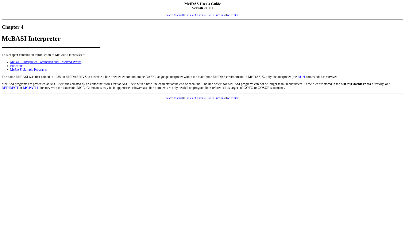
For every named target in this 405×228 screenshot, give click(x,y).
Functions (16, 66)
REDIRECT (10, 88)
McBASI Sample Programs (28, 69)
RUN (301, 77)
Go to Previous (216, 14)
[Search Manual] (174, 14)
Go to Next (233, 14)
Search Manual (174, 97)
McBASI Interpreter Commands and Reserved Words (45, 62)
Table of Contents (195, 14)
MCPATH (30, 88)
